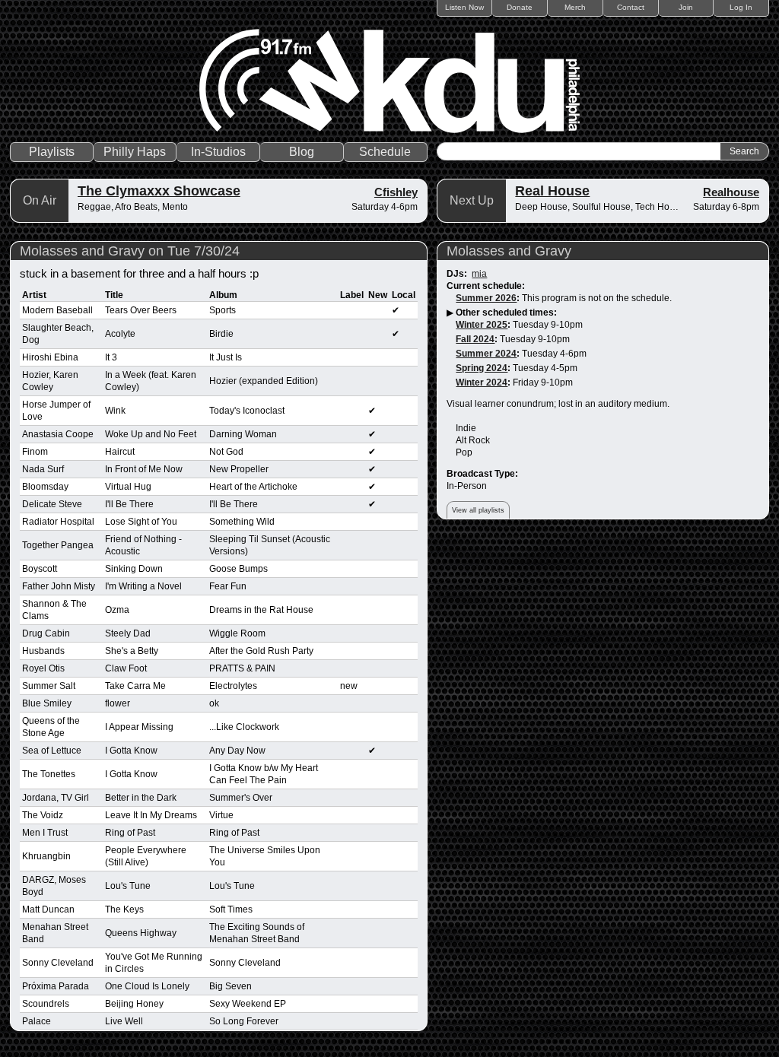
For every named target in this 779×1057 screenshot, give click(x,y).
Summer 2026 (486, 298)
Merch (575, 7)
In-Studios (218, 151)
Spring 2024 (481, 368)
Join (686, 7)
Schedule (385, 151)
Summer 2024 (486, 353)
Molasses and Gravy (509, 251)
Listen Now (464, 7)
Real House (552, 190)
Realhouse (731, 192)
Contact (630, 7)
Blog (301, 151)
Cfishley (396, 192)
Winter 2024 (481, 382)
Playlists (52, 151)
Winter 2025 (481, 324)
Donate (520, 7)
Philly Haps (134, 151)
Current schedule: (486, 286)
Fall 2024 (475, 339)
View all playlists (478, 510)
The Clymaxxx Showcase (159, 190)
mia (479, 273)
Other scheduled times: (506, 312)
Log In (741, 7)
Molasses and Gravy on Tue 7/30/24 (130, 251)
